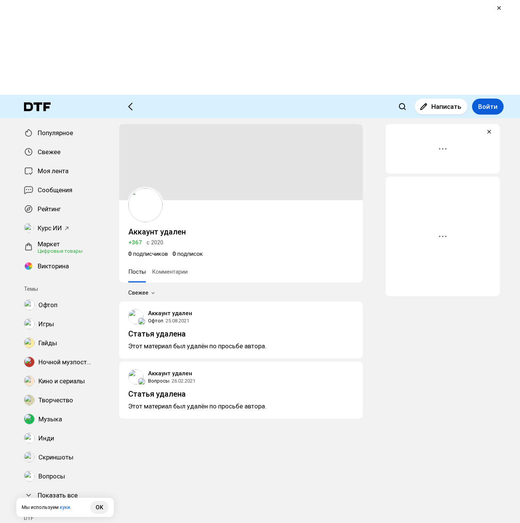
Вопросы (158, 381)
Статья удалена (157, 333)
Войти (488, 106)
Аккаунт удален (170, 313)
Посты (137, 271)
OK (99, 507)
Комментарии (170, 271)
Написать (446, 106)
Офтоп (155, 321)
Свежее (138, 292)
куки (65, 507)
